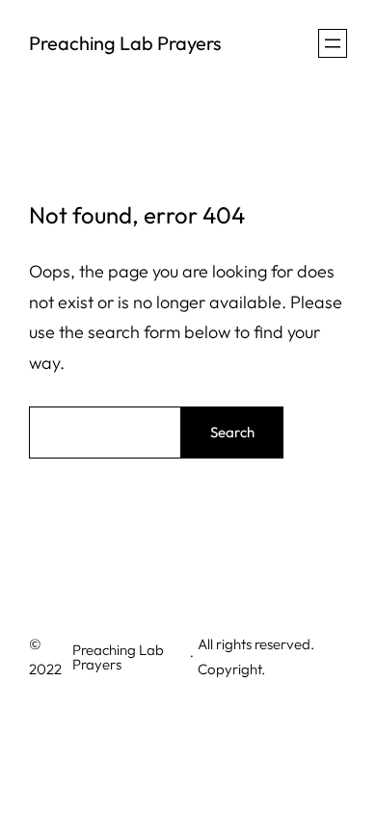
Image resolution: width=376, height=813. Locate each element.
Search (232, 432)
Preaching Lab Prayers (125, 43)
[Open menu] (332, 43)
